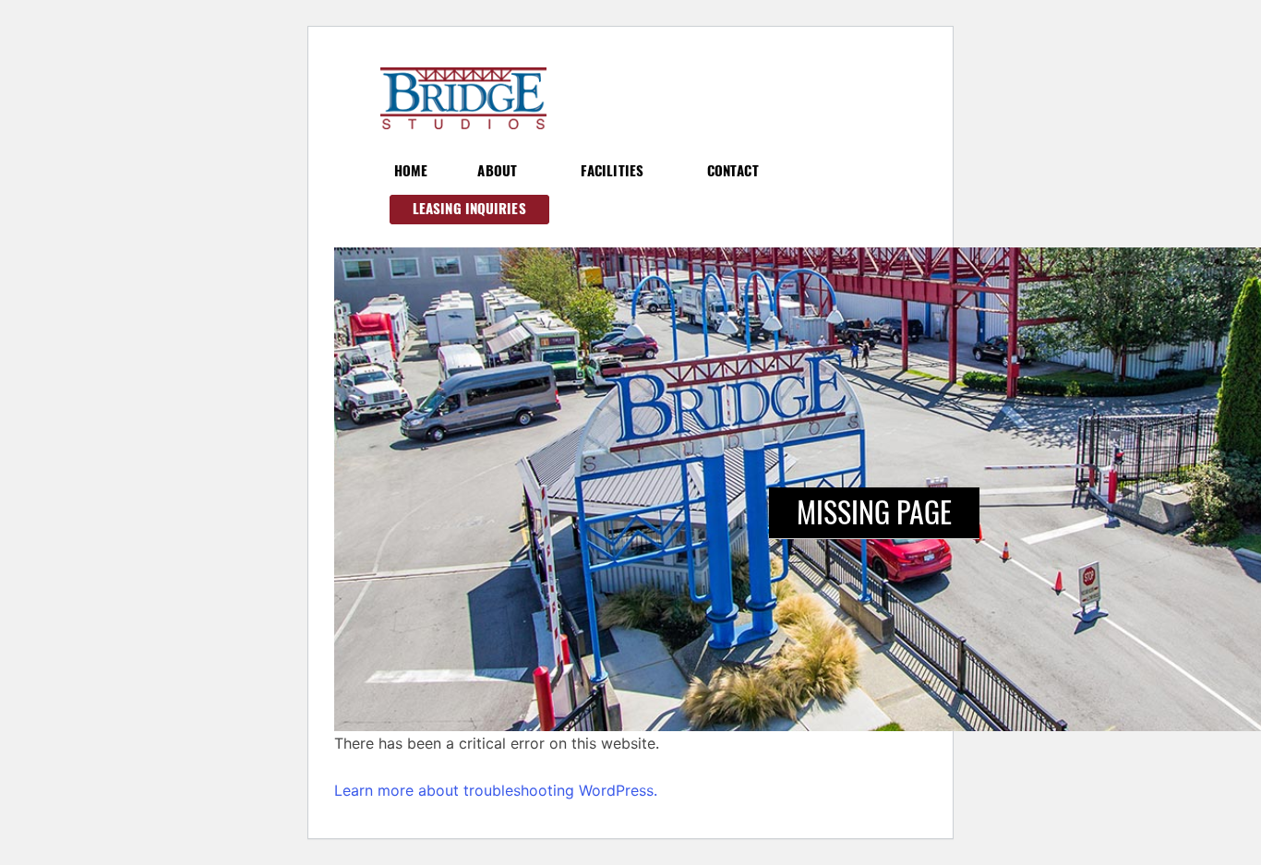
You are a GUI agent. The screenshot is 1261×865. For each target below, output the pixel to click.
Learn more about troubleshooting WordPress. (495, 790)
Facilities (612, 171)
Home (410, 171)
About (497, 171)
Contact (733, 171)
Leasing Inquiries (469, 208)
